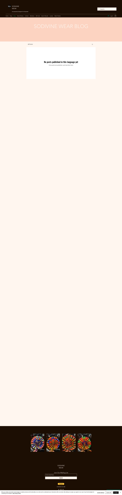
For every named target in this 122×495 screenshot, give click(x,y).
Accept (115, 492)
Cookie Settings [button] (100, 492)
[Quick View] (37, 443)
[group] (61, 443)
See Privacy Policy (17, 493)
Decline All (108, 492)
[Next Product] (93, 442)
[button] (115, 16)
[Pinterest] (63, 489)
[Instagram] (61, 489)
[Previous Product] (29, 442)
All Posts (30, 44)
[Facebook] (59, 489)
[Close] (120, 492)
